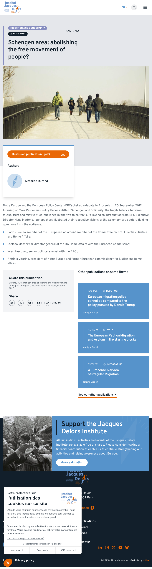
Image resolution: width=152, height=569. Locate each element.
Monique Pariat (90, 312)
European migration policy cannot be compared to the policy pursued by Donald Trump (111, 300)
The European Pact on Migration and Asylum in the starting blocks (112, 337)
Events (83, 527)
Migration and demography (27, 28)
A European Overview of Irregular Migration (103, 372)
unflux (146, 560)
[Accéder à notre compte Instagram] (107, 547)
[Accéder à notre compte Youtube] (120, 547)
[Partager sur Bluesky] (30, 303)
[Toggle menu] (145, 7)
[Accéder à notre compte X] (113, 547)
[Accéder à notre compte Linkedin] (100, 547)
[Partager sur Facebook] (39, 303)
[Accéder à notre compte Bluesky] (127, 547)
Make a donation (72, 462)
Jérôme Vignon (90, 382)
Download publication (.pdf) (31, 154)
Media (83, 533)
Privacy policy (24, 560)
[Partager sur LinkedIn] (12, 303)
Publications (87, 521)
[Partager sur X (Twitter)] (21, 303)
